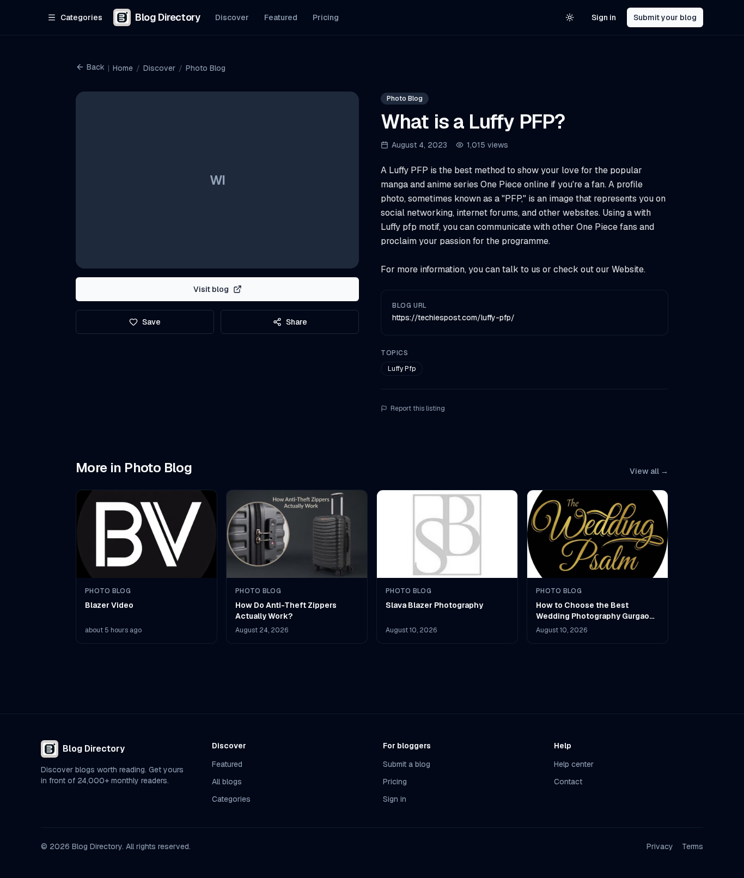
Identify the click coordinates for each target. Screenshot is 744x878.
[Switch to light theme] (570, 17)
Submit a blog (406, 764)
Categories (231, 799)
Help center (574, 764)
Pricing (326, 17)
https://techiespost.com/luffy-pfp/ (453, 317)
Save (151, 322)
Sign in (603, 17)
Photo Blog (205, 68)
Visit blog (211, 289)
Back (96, 67)
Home (123, 68)
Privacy (660, 846)
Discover (232, 17)
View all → (649, 471)
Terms (692, 846)
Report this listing (418, 408)
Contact (568, 781)
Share (296, 322)
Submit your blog (665, 17)
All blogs (227, 781)
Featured (280, 17)
